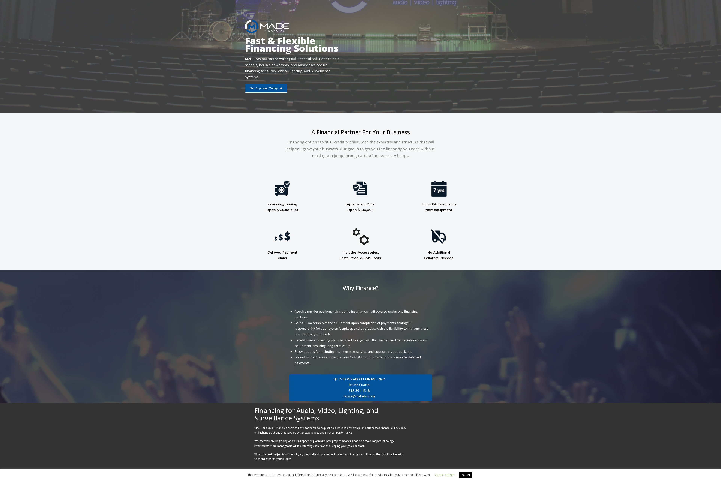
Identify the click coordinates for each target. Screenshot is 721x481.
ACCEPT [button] (466, 474)
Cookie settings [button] (445, 474)
